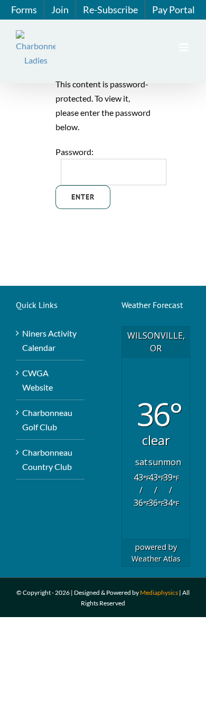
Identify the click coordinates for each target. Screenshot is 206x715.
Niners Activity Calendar (49, 340)
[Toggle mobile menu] (184, 47)
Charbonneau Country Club (47, 459)
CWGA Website (37, 380)
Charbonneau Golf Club (47, 420)
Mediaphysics (159, 592)
